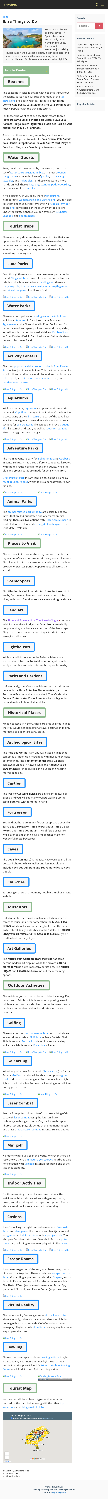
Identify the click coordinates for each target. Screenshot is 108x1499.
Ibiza (5, 16)
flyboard (55, 203)
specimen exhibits (56, 428)
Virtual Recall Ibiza (55, 1315)
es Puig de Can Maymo (47, 524)
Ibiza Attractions (13, 1476)
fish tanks (33, 416)
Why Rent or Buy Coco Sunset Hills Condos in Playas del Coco (88, 68)
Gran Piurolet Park (13, 478)
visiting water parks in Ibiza (49, 316)
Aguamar (21, 320)
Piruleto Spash (60, 332)
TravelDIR (10, 4)
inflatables (26, 180)
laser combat (22, 1117)
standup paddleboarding (55, 184)
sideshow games (17, 290)
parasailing (57, 176)
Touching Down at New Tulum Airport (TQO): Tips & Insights (89, 58)
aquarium (31, 408)
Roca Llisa (39, 1045)
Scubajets (61, 212)
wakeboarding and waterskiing (37, 199)
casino (64, 1243)
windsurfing (52, 195)
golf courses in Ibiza (36, 1033)
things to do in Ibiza (33, 1407)
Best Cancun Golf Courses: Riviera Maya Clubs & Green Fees (88, 89)
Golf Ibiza (35, 1037)
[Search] (99, 26)
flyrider (65, 203)
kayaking (34, 184)
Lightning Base (59, 1492)
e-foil (12, 207)
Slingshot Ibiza (19, 278)
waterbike (29, 188)
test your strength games (52, 286)
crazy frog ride (11, 286)
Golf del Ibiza (29, 1041)
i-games (10, 1235)
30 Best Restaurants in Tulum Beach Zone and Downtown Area (88, 79)
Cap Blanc (21, 412)
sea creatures (25, 424)
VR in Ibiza (39, 1327)
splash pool (9, 378)
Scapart (57, 1277)
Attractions (19, 1470)
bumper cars (28, 286)
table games (21, 1231)
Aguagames (9, 324)
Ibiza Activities (12, 1473)
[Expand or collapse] (45, 70)
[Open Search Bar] (97, 4)
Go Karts (17, 1075)
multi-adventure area (15, 382)
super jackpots (53, 1235)
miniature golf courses (39, 1159)
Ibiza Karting (51, 1071)
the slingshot (46, 282)
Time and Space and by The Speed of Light (33, 620)
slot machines (30, 1235)
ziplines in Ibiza (47, 458)
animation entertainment (36, 378)
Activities (9, 1470)
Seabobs (8, 215)
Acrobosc (64, 458)
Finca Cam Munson (56, 520)
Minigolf (29, 1163)
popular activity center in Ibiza (32, 366)
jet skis (45, 176)
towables (8, 180)
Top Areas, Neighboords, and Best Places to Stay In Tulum (89, 47)
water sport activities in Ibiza (27, 172)
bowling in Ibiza (50, 1357)
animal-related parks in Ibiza (25, 512)
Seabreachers (27, 215)
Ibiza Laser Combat (29, 1129)
